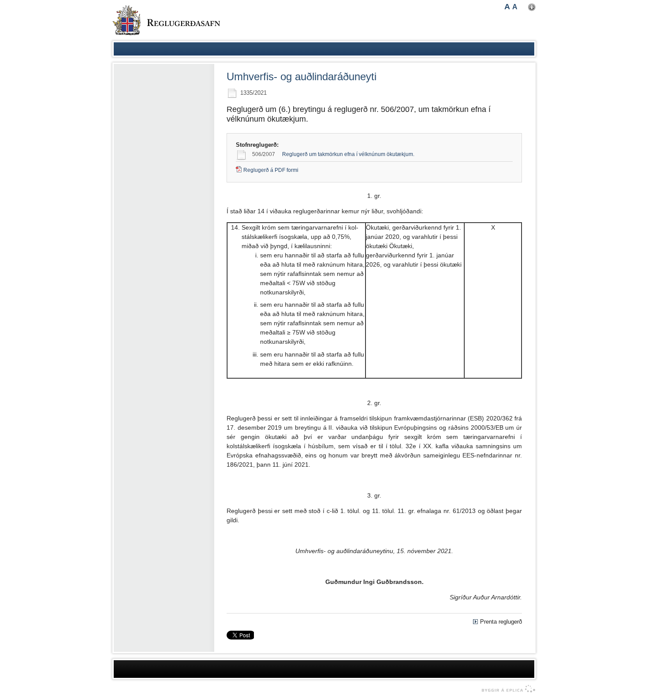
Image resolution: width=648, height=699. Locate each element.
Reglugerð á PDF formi (270, 170)
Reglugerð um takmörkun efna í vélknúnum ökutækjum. (348, 154)
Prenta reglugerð (501, 621)
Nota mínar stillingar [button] (532, 7)
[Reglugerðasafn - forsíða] (166, 20)
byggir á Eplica (506, 688)
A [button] (507, 6)
